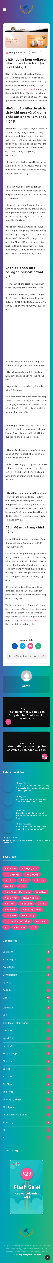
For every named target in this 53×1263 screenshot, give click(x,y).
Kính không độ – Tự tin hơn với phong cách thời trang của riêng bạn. (31, 815)
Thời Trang (28, 915)
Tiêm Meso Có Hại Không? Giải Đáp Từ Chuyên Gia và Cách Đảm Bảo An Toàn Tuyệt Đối (33, 788)
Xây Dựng (19, 927)
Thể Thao (10, 915)
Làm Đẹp (41, 892)
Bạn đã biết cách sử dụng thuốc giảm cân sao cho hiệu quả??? (31, 828)
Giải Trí (9, 886)
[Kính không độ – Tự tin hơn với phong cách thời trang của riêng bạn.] (8, 814)
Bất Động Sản (29, 868)
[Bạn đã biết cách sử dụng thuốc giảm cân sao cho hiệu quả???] (8, 827)
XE (6, 927)
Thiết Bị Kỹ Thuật (31, 909)
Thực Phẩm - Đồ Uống (17, 921)
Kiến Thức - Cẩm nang (17, 892)
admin (26, 685)
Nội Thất (9, 903)
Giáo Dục (39, 880)
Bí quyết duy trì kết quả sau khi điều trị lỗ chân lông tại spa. (31, 800)
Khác (22, 886)
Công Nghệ (32, 874)
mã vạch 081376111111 (29, 620)
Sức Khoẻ (10, 909)
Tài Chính (41, 921)
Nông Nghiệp (30, 898)
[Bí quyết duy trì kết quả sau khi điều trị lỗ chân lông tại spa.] (8, 800)
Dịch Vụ (24, 880)
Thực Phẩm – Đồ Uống (15, 1114)
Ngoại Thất (11, 898)
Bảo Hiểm (10, 868)
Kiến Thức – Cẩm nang (15, 1023)
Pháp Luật (26, 903)
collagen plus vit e (29, 89)
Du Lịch (9, 880)
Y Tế (33, 927)
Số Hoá (42, 903)
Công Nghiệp (12, 874)
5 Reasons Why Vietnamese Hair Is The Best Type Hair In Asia (26, 841)
